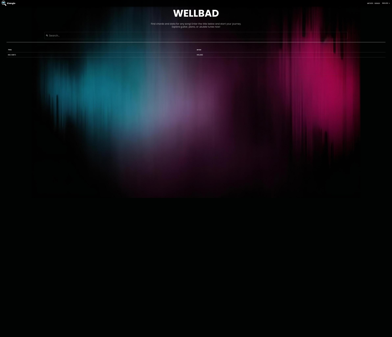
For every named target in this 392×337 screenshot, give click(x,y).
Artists (370, 3)
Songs (377, 3)
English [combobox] (385, 3)
